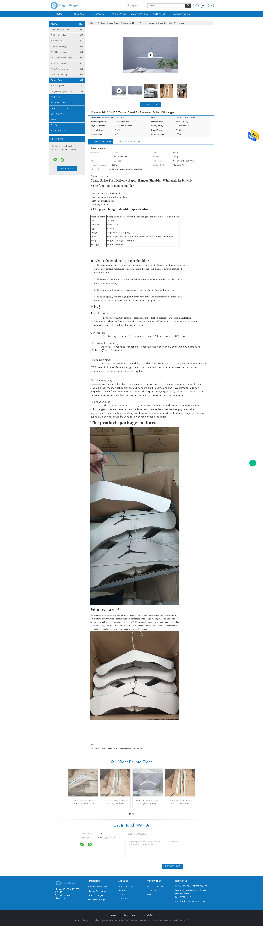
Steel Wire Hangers (67, 63)
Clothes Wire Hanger (67, 35)
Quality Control (139, 14)
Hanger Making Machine (67, 91)
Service (122, 895)
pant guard (112, 749)
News (53, 120)
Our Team (123, 899)
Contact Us (159, 14)
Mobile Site (149, 915)
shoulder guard (98, 749)
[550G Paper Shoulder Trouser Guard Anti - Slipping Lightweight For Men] (180, 784)
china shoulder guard (82, 920)
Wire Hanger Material (67, 86)
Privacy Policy (130, 915)
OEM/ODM (152, 891)
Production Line (155, 887)
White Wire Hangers (67, 69)
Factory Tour (119, 14)
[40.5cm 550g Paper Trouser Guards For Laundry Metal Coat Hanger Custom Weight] (115, 784)
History (122, 891)
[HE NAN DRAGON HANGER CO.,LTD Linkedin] (211, 5)
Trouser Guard (67, 80)
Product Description (129, 142)
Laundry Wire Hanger (67, 30)
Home (59, 14)
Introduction (125, 887)
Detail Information (101, 142)
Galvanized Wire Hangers (67, 58)
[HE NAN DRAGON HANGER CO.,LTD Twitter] (203, 5)
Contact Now (150, 105)
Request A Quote (181, 14)
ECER (188, 920)
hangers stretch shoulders (130, 749)
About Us (99, 14)
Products (79, 14)
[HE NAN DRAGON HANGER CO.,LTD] (55, 159)
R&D (149, 895)
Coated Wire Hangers (67, 75)
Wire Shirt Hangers (67, 52)
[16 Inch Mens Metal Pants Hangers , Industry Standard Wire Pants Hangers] (148, 784)
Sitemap (112, 915)
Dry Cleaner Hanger (67, 46)
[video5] (151, 55)
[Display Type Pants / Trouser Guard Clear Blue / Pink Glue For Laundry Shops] (83, 784)
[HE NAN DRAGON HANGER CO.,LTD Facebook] (196, 5)
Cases (54, 125)
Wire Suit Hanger (67, 41)
